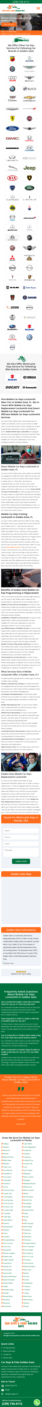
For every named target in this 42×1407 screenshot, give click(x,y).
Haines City (7, 1266)
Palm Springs (28, 1223)
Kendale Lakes (8, 1290)
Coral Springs (8, 1200)
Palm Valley (28, 1227)
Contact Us (7, 1354)
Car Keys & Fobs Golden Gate (29, 1335)
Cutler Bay (7, 1217)
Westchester (28, 1300)
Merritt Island (29, 1190)
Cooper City (7, 1193)
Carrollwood (7, 1170)
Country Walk (8, 1210)
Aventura (6, 1150)
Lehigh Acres (28, 1160)
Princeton (27, 1260)
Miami (26, 1193)
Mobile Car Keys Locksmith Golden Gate (15, 34)
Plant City (27, 1233)
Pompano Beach (30, 1243)
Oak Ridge (27, 1207)
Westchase (28, 1296)
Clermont (6, 1183)
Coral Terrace (8, 1203)
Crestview (6, 1213)
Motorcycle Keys (9, 1351)
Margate (27, 1180)
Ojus (25, 1220)
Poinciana (27, 1240)
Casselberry (7, 1174)
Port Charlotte (29, 1247)
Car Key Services (9, 1348)
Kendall (5, 1293)
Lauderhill (27, 1150)
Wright (26, 1306)
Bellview (6, 1164)
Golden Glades (8, 1260)
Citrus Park (7, 1177)
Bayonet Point (8, 1157)
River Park (27, 1270)
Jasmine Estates (9, 1280)
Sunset (26, 1280)
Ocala (26, 1213)
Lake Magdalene (30, 1147)
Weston (26, 1303)
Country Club (8, 1207)
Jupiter (5, 1286)
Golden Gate (11, 32)
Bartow (5, 1154)
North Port (28, 1200)
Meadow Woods (29, 1183)
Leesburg (27, 1157)
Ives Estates (7, 1270)
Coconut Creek (8, 1190)
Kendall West (8, 1296)
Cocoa (5, 1187)
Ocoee (26, 1217)
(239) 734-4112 (21, 1)
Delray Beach (8, 1227)
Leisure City (28, 1164)
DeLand (6, 1223)
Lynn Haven (28, 1170)
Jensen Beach (8, 1283)
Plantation (27, 1237)
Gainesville (7, 1250)
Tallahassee (28, 1283)
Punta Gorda (28, 1263)
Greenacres (7, 1263)
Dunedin (6, 1237)
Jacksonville (7, 1273)
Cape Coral (7, 1167)
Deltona (6, 1230)
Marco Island (28, 1177)
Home (3, 32)
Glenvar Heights (9, 1253)
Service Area (7, 1358)
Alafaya (5, 1144)
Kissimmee (7, 1306)
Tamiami (27, 1290)
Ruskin (26, 1273)
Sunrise (26, 1276)
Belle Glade (7, 1160)
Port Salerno (28, 1253)
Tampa (26, 1293)
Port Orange (28, 1250)
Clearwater (7, 1180)
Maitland (27, 1174)
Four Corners (8, 1243)
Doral (5, 1233)
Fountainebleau (9, 1240)
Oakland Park (29, 1210)
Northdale (27, 1203)
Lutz (25, 1167)
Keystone (6, 1303)
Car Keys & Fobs (13, 11)
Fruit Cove (7, 1247)
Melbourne (28, 1187)
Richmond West (29, 1266)
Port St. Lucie (28, 1256)
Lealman (27, 1154)
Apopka (6, 1147)
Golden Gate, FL (11, 1394)
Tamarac (27, 1286)
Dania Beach (7, 1220)
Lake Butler (28, 1144)
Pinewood (27, 1230)
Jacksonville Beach (10, 1276)
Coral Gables (7, 1197)
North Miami (28, 1197)
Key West (6, 1300)
